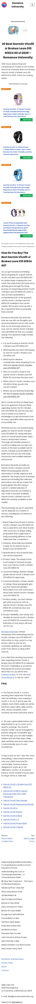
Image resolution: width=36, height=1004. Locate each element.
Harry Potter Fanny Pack (11, 948)
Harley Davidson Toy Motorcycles (15, 945)
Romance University (10, 631)
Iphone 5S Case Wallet (11, 910)
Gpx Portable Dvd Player (11, 899)
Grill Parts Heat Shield (10, 922)
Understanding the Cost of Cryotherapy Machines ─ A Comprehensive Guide (13, 874)
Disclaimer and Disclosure (12, 959)
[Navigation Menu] (32, 4)
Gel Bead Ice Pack (9, 929)
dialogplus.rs (17, 1002)
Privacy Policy (7, 963)
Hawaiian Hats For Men (11, 933)
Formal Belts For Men (10, 918)
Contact (5, 970)
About (4, 966)
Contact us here (8, 674)
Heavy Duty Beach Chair (11, 891)
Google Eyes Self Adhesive (12, 914)
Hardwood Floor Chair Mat (12, 888)
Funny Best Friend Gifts (11, 926)
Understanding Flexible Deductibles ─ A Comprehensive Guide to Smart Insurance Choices (17, 865)
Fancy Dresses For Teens (12, 907)
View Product (27, 120)
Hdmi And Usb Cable (10, 941)
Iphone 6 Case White (10, 903)
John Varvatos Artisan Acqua (14, 937)
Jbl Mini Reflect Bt (8, 895)
